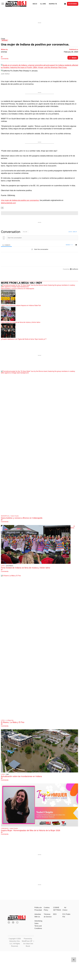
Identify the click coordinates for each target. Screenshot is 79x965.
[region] (39, 250)
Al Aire (43, 4)
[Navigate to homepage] (15, 4)
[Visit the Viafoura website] (74, 269)
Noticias (4, 40)
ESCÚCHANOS (72, 3)
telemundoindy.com (8, 203)
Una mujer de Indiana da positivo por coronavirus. (20, 200)
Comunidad (4, 828)
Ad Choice (64, 909)
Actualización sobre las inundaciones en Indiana (21, 776)
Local (3, 565)
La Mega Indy (9, 720)
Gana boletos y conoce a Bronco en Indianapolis (21, 517)
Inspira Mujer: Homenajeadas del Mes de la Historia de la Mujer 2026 (30, 830)
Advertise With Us (37, 915)
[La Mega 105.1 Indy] (17, 919)
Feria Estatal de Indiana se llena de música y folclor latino (25, 567)
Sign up (75, 231)
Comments (4, 58)
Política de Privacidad (38, 909)
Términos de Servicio (48, 915)
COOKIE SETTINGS (57, 909)
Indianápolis (5, 516)
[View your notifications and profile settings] (65, 4)
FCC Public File (66, 915)
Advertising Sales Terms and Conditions (38, 924)
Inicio (35, 4)
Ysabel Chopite (15, 516)
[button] (39, 38)
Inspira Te (53, 4)
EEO (54, 914)
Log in (70, 231)
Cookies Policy (47, 909)
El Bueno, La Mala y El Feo (12, 722)
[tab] (6, 245)
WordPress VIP (27, 941)
